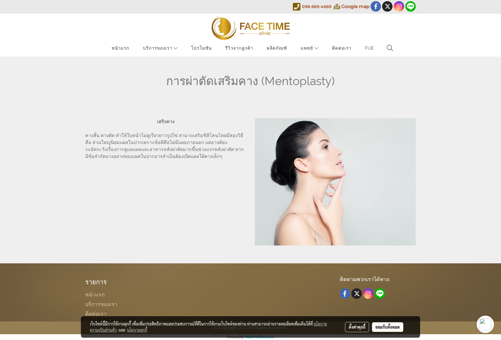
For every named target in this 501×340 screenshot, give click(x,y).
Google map (355, 6)
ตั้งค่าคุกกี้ (357, 327)
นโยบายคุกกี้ (137, 329)
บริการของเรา (158, 48)
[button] (390, 47)
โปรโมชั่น (201, 48)
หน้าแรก (120, 48)
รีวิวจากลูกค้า (239, 48)
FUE (369, 48)
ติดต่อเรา (341, 48)
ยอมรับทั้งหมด (387, 327)
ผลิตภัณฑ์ (277, 48)
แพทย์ (308, 48)
